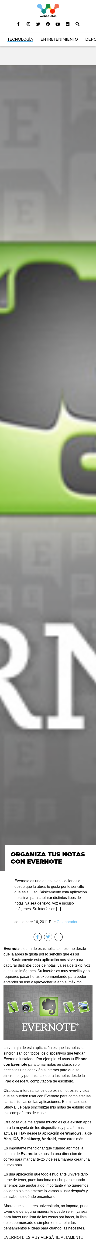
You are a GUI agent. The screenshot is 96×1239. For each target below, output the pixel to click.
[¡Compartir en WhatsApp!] (59, 937)
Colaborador (67, 922)
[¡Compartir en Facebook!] (38, 937)
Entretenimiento (59, 39)
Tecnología (20, 39)
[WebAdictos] (48, 10)
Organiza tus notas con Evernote (48, 858)
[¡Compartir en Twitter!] (48, 937)
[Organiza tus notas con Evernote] (48, 468)
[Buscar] (78, 24)
